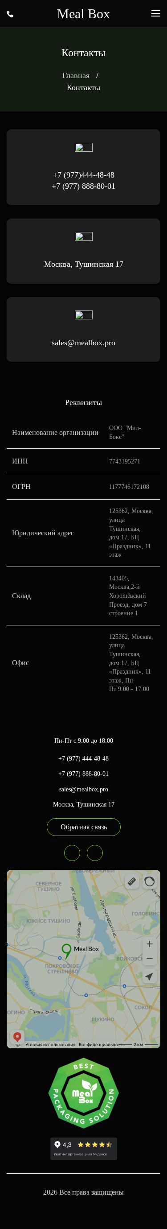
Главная (76, 75)
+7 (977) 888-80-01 (83, 186)
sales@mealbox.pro (83, 342)
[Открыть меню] (155, 13)
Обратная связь (84, 827)
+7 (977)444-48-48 (83, 174)
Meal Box (83, 13)
